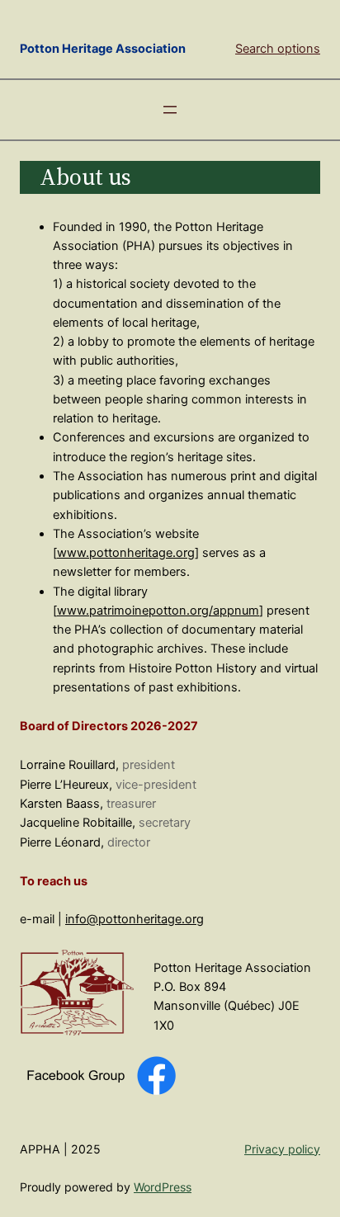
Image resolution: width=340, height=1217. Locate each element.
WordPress (162, 1187)
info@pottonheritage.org (134, 919)
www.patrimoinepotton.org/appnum (158, 610)
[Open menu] (170, 110)
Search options (277, 48)
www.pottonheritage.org (126, 552)
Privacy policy (282, 1149)
